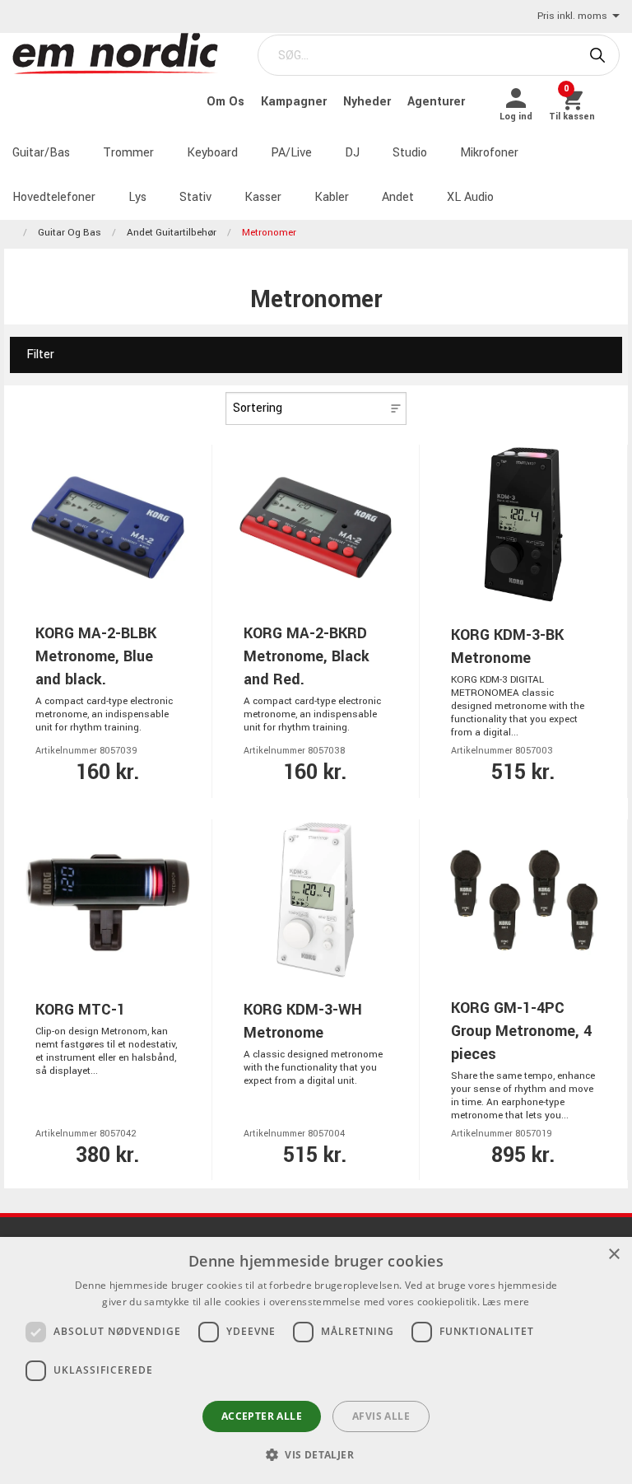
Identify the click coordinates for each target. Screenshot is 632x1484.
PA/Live (291, 152)
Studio (410, 152)
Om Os (227, 101)
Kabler (331, 197)
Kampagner (295, 101)
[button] (316, 1454)
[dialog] (316, 1360)
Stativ (195, 197)
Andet (398, 197)
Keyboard (212, 152)
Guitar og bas (69, 232)
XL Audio (470, 197)
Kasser (262, 197)
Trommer (128, 152)
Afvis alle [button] (381, 1416)
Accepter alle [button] (261, 1416)
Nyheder (368, 101)
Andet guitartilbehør (171, 232)
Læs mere (505, 1302)
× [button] (613, 1254)
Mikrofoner (489, 152)
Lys (137, 197)
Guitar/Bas (41, 152)
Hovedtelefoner (53, 197)
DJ (352, 152)
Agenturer (436, 101)
